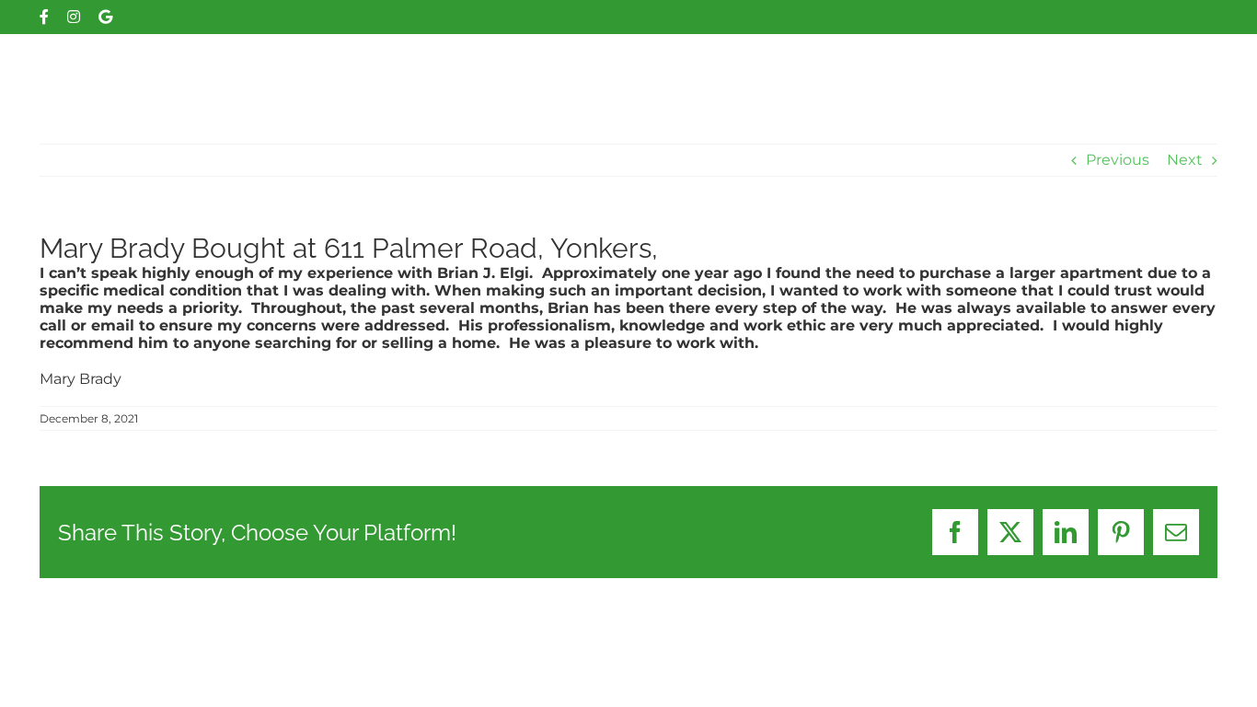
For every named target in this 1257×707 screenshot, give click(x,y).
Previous (1117, 159)
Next (1185, 159)
